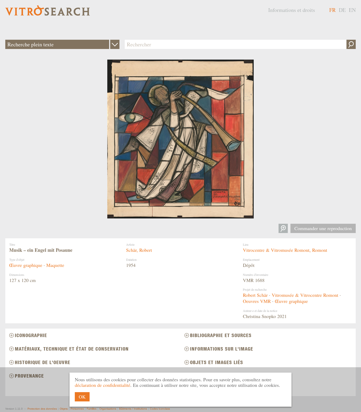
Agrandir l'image (283, 228)
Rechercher (351, 44)
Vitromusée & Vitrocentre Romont (305, 295)
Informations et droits (291, 10)
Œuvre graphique (25, 265)
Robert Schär (255, 295)
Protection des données (42, 408)
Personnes (77, 408)
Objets (64, 408)
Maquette (55, 265)
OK (82, 396)
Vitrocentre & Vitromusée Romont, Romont (285, 250)
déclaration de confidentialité (102, 385)
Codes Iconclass (160, 408)
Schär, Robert (139, 250)
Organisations (107, 408)
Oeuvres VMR (257, 301)
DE (342, 10)
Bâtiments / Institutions (133, 408)
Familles (91, 408)
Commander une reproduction (323, 228)
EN (352, 10)
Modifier (114, 44)
